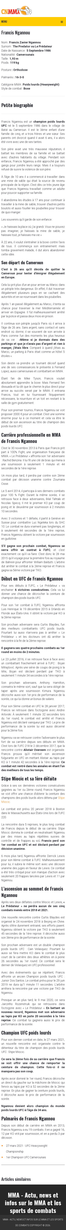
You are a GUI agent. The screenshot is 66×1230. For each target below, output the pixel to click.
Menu (4, 21)
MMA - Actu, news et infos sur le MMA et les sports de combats (33, 1202)
